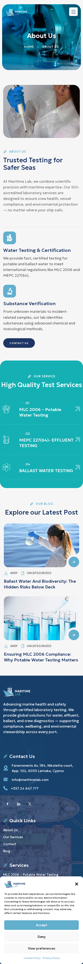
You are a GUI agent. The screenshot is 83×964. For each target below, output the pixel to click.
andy (14, 573)
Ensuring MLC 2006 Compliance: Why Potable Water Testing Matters (41, 657)
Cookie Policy (32, 958)
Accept (41, 925)
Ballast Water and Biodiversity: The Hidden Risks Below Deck (40, 584)
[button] (76, 883)
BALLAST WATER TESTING (46, 470)
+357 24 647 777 (25, 788)
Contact (9, 844)
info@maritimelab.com (30, 779)
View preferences (41, 948)
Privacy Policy (51, 958)
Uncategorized (39, 573)
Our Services (13, 837)
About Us (10, 830)
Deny (42, 937)
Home (29, 47)
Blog (6, 851)
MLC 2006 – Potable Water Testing (40, 412)
